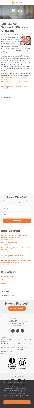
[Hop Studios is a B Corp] (22, 363)
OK (17, 402)
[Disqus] (17, 120)
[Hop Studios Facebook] (13, 331)
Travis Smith (7, 34)
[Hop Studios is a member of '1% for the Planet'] (12, 363)
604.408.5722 (17, 325)
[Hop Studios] (17, 2)
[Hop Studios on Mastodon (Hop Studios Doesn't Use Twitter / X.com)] (17, 331)
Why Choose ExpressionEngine (12, 255)
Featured (4, 283)
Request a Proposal (17, 308)
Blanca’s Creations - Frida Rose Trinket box (15, 86)
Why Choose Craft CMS (9, 242)
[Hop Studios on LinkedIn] (22, 331)
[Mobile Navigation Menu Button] (4, 2)
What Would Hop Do (8, 276)
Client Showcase (7, 280)
